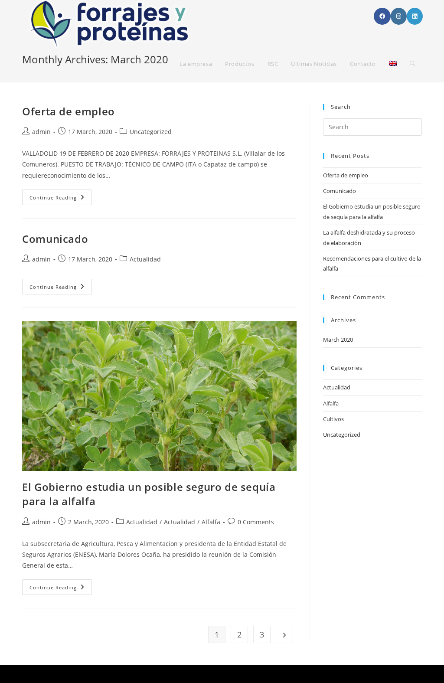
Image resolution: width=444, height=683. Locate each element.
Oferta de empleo (68, 111)
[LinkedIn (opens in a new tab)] (415, 16)
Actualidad (145, 259)
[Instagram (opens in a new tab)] (399, 16)
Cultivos (333, 419)
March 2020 (338, 339)
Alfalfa (211, 522)
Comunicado (55, 239)
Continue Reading (60, 199)
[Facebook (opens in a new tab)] (382, 16)
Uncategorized (341, 434)
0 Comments (256, 522)
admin (41, 131)
